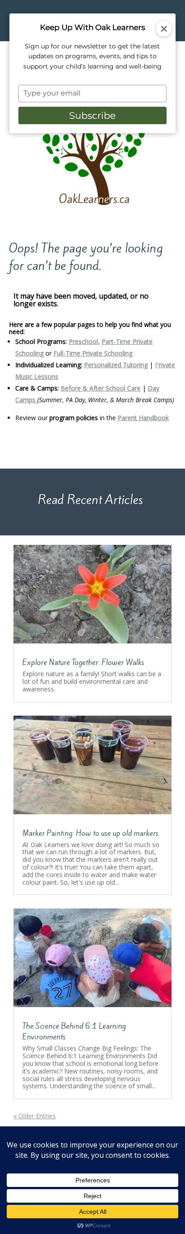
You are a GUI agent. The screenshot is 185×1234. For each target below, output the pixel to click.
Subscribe (92, 115)
